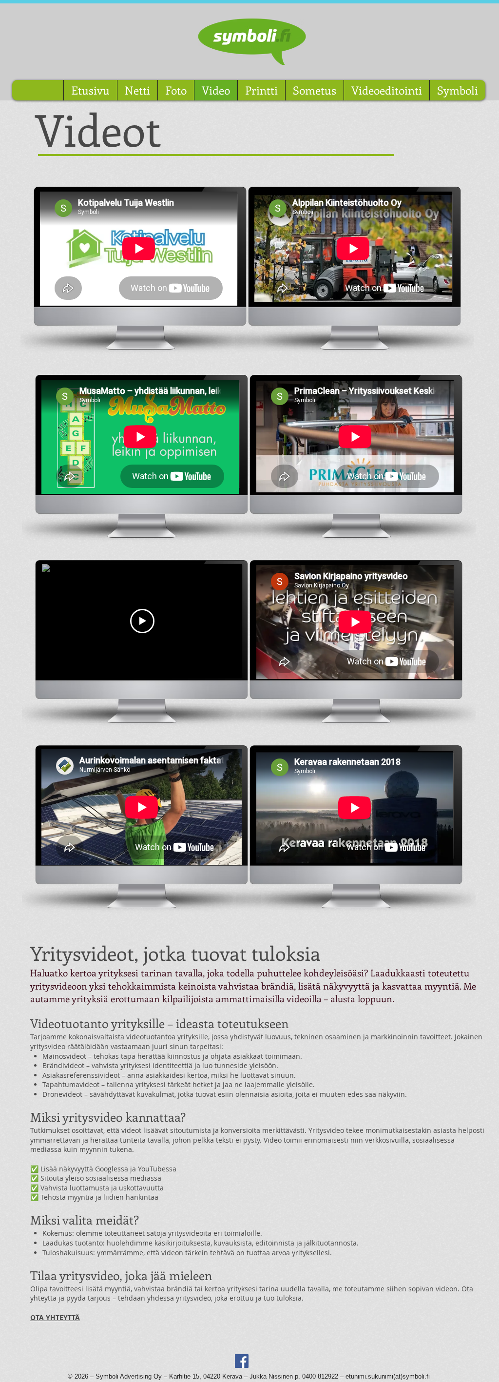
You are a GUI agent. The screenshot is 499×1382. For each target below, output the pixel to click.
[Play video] (142, 621)
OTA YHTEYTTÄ (55, 1317)
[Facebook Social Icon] (242, 1361)
